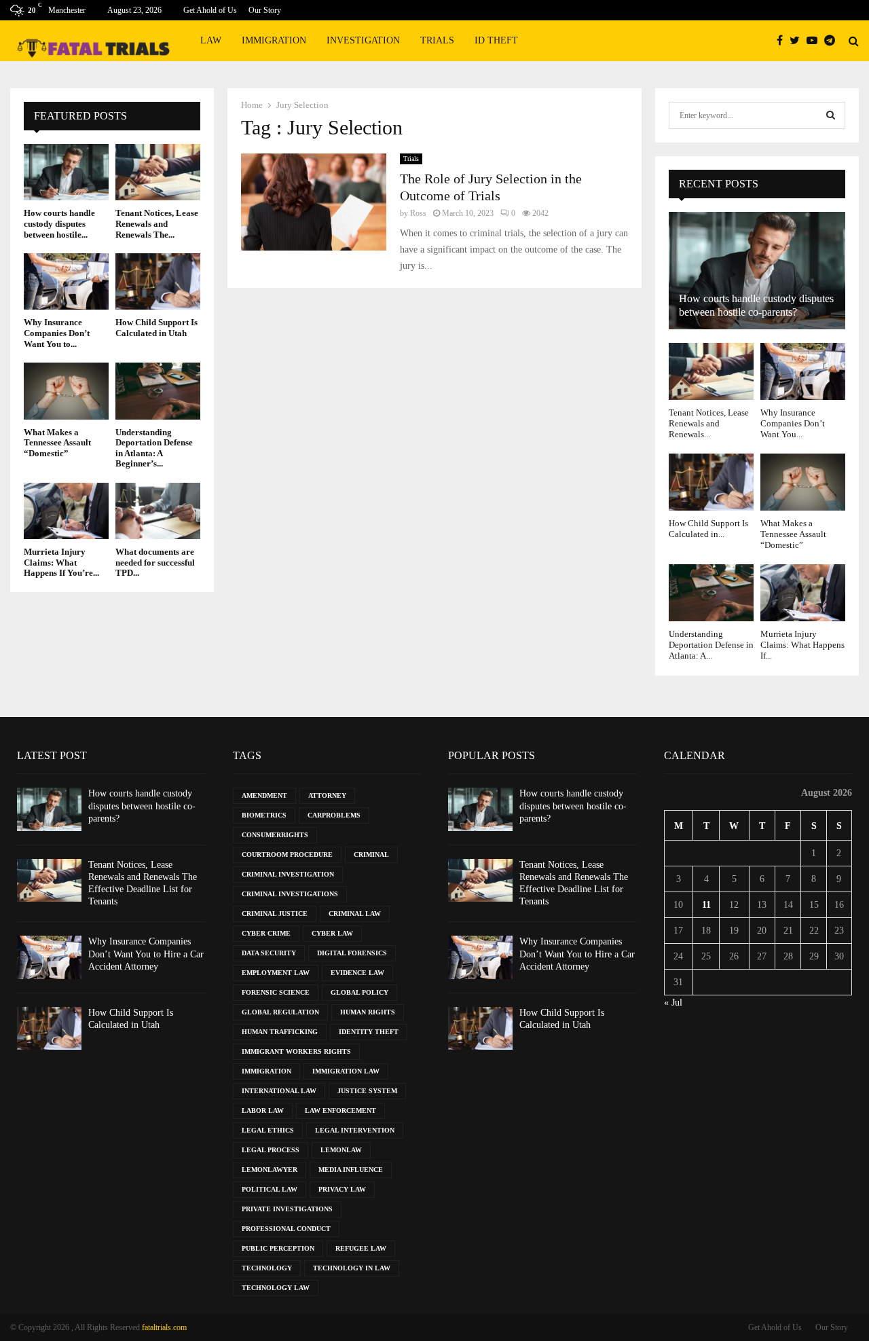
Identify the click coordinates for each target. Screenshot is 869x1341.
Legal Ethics (268, 1130)
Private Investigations (287, 1209)
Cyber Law (332, 933)
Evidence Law (357, 972)
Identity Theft (369, 1031)
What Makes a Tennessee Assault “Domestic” (57, 442)
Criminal (371, 854)
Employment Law (276, 972)
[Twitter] (798, 41)
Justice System (367, 1091)
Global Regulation (280, 1012)
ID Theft (496, 40)
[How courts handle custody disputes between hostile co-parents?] (66, 172)
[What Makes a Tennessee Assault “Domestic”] (66, 391)
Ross (418, 213)
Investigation (363, 40)
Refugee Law (360, 1248)
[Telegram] (833, 41)
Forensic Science (276, 992)
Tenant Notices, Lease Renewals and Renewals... (709, 423)
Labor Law (263, 1110)
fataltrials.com (164, 1327)
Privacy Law (342, 1189)
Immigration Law (346, 1071)
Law (210, 40)
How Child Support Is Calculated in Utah (156, 327)
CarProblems (334, 815)
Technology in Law (351, 1268)
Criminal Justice (275, 913)
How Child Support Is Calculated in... (708, 528)
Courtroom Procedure (287, 854)
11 (706, 905)
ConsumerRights (275, 835)
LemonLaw (341, 1150)
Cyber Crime (266, 933)
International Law (279, 1091)
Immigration (274, 40)
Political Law (269, 1189)
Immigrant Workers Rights (296, 1051)
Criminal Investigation (288, 874)
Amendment (264, 795)
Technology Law (276, 1287)
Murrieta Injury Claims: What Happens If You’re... (61, 562)
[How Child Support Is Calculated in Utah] (157, 281)
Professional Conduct (286, 1228)
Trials (437, 40)
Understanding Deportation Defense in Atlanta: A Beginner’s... (154, 448)
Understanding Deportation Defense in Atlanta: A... (711, 645)
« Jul (673, 1002)
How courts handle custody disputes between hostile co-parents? (142, 805)
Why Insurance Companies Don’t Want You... (792, 423)
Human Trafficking (280, 1031)
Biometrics (264, 815)
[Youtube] (815, 41)
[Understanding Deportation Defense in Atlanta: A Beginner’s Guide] (157, 391)
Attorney (327, 795)
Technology (267, 1268)
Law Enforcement (340, 1110)
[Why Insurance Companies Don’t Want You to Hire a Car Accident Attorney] (66, 281)
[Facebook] (783, 41)
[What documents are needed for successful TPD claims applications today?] (157, 511)
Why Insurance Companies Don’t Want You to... (57, 332)
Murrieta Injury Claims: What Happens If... (802, 645)
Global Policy (359, 992)
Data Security (269, 953)
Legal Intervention (354, 1130)
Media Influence (350, 1169)
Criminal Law (355, 913)
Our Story (264, 10)
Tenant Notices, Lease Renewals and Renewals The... (156, 223)
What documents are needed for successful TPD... (155, 562)
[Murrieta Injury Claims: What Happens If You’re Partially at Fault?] (66, 511)
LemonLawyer (269, 1169)
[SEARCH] (830, 115)
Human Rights (367, 1012)
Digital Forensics (352, 953)
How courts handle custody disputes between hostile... (59, 223)
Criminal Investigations (290, 894)
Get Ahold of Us (210, 10)
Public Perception (278, 1248)
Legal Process (270, 1150)
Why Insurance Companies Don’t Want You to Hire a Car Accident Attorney (146, 953)
